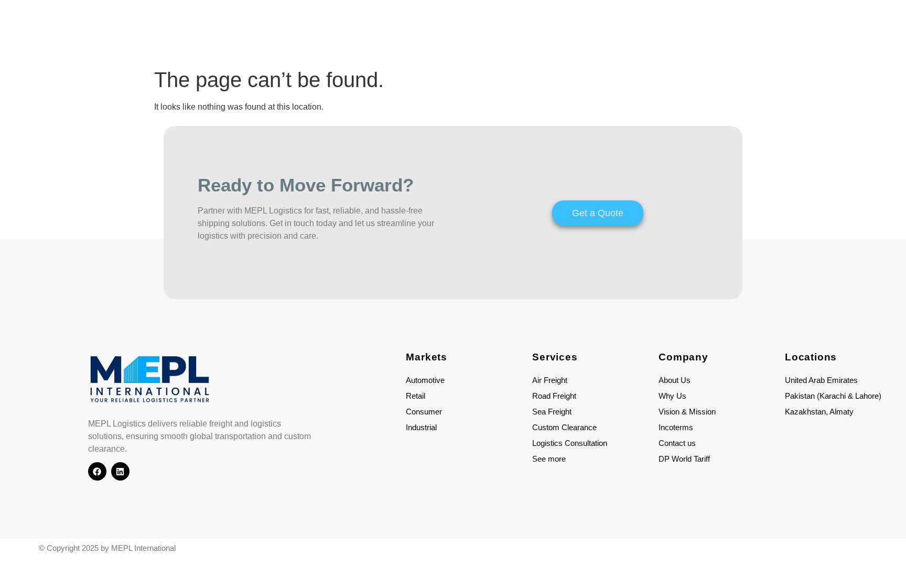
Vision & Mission (687, 411)
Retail (415, 395)
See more (549, 458)
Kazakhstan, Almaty (819, 411)
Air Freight (549, 380)
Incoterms (676, 427)
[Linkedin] (120, 471)
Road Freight (554, 395)
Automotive (425, 380)
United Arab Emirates (821, 380)
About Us (675, 380)
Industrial (421, 427)
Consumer (424, 411)
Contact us (677, 443)
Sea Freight (551, 411)
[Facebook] (97, 471)
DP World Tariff (684, 458)
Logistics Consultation (569, 443)
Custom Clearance (564, 427)
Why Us (672, 395)
